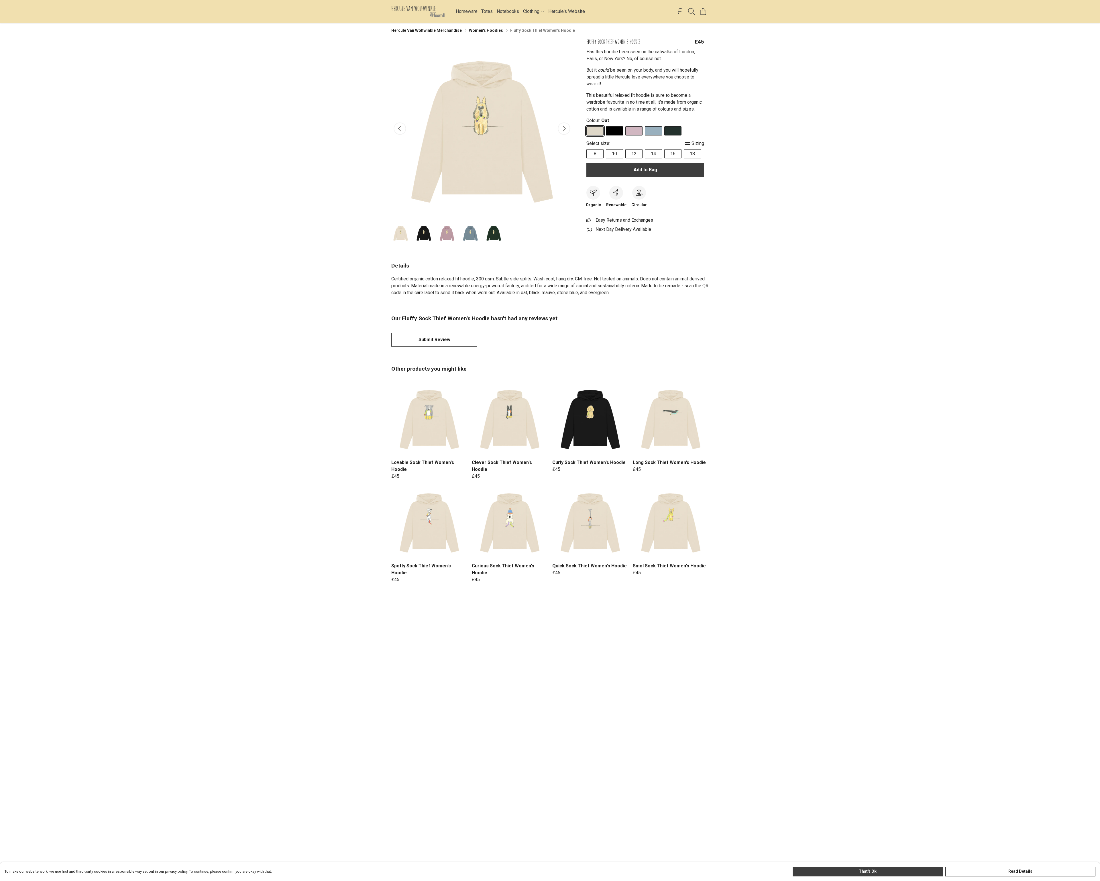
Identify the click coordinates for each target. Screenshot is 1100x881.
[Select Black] (614, 130)
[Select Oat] (595, 130)
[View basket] (703, 11)
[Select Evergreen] (672, 130)
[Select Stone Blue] (653, 130)
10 (614, 153)
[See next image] (564, 128)
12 (634, 153)
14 (653, 153)
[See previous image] (400, 128)
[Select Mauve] (634, 130)
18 (692, 153)
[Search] (691, 11)
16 (672, 153)
